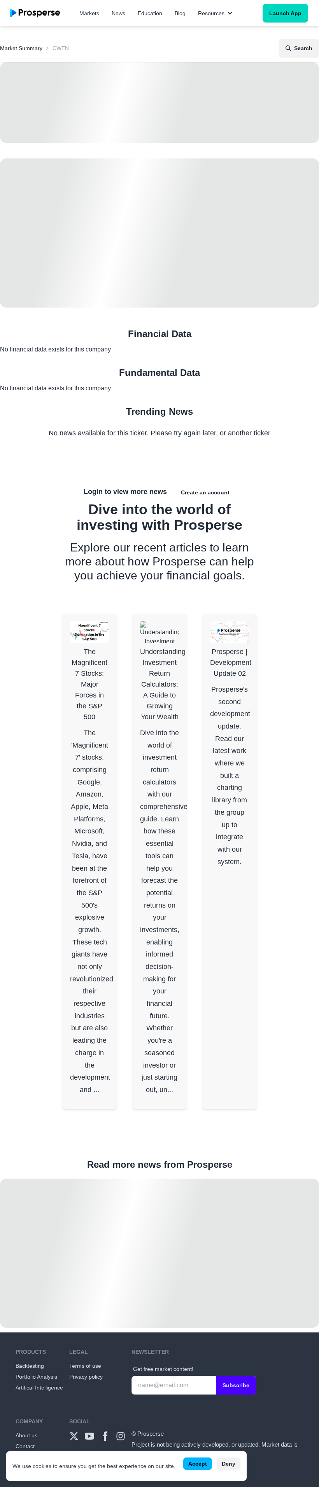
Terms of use (85, 1366)
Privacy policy (86, 1377)
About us (26, 1435)
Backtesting (30, 1366)
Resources (211, 13)
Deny (228, 1464)
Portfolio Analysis (36, 1377)
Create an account (205, 492)
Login (93, 492)
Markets (89, 13)
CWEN (61, 48)
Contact (25, 1446)
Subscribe (236, 1385)
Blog (180, 13)
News (118, 13)
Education (150, 13)
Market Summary (21, 48)
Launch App (285, 13)
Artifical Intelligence (39, 1387)
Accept (197, 1464)
